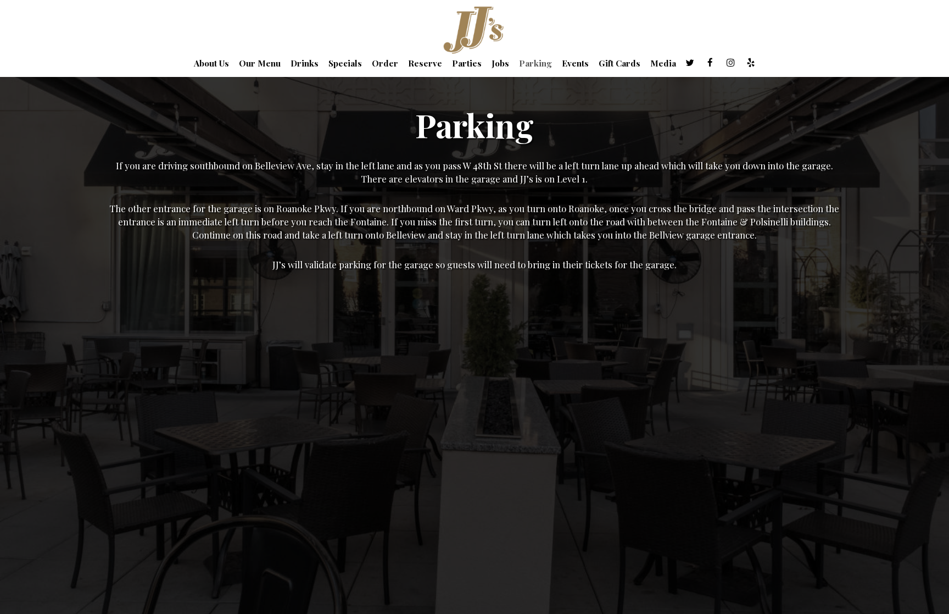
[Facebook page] (710, 62)
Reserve (425, 63)
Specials (345, 63)
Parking (535, 63)
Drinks (305, 63)
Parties (467, 63)
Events (575, 63)
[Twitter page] (690, 62)
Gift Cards (619, 63)
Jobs (500, 63)
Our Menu (260, 63)
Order (385, 63)
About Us (211, 63)
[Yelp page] (751, 62)
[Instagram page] (730, 62)
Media (663, 63)
